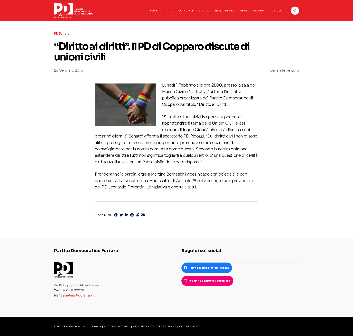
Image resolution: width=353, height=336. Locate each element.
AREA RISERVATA (144, 326)
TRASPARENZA (167, 326)
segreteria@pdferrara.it (78, 295)
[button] (295, 11)
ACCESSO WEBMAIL (117, 326)
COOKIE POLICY (189, 326)
